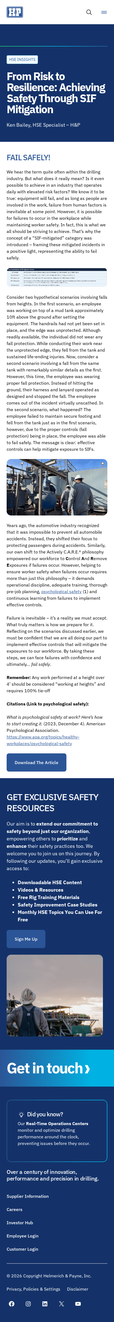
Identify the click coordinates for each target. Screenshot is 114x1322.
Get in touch (44, 1068)
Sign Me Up (26, 939)
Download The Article (36, 762)
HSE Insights (22, 59)
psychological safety (61, 591)
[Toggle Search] (89, 12)
